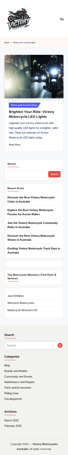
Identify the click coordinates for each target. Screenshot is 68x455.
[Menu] (62, 19)
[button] (60, 345)
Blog (7, 365)
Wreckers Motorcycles (20, 302)
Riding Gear (11, 393)
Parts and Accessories (24, 105)
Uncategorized (13, 398)
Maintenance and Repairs (19, 382)
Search (11, 163)
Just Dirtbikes (15, 295)
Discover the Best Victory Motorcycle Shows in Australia (31, 237)
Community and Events (18, 376)
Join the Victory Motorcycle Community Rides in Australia (32, 225)
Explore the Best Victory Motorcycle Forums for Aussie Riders (30, 212)
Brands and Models (15, 370)
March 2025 (11, 420)
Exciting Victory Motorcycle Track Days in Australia (33, 250)
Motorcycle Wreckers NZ (22, 310)
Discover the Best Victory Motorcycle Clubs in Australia (31, 199)
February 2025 (13, 425)
